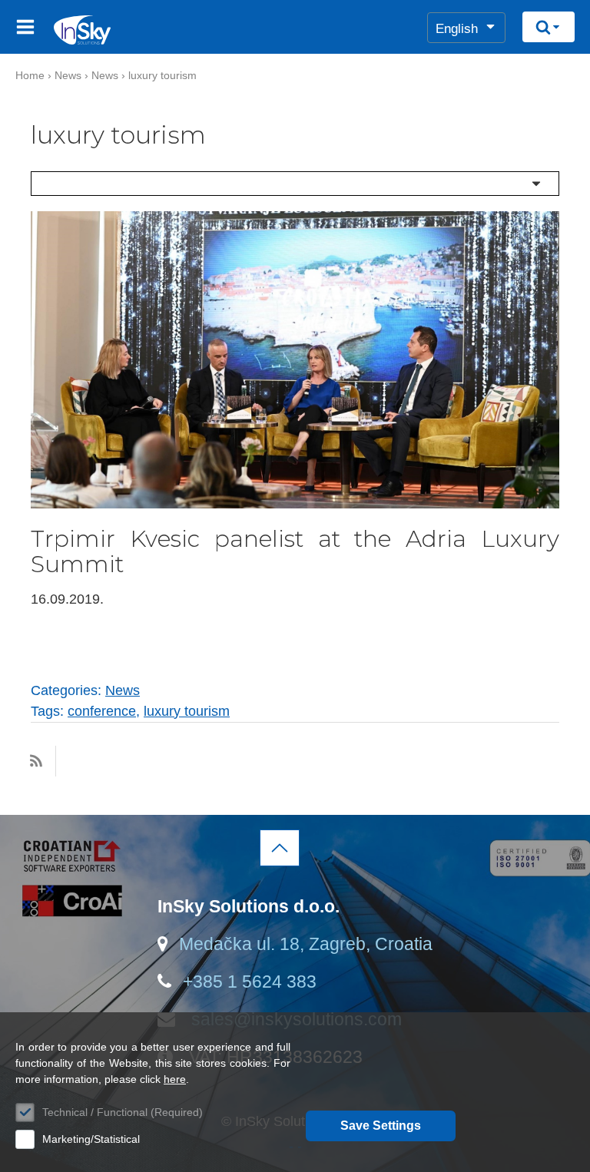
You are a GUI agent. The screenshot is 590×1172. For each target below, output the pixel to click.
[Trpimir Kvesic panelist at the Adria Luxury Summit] (295, 504)
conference (102, 711)
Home (30, 75)
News (68, 75)
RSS (36, 761)
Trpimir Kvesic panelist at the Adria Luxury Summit (295, 551)
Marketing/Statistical (91, 1139)
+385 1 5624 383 (250, 982)
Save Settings (380, 1125)
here (175, 1079)
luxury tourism (162, 75)
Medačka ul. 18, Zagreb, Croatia (306, 944)
